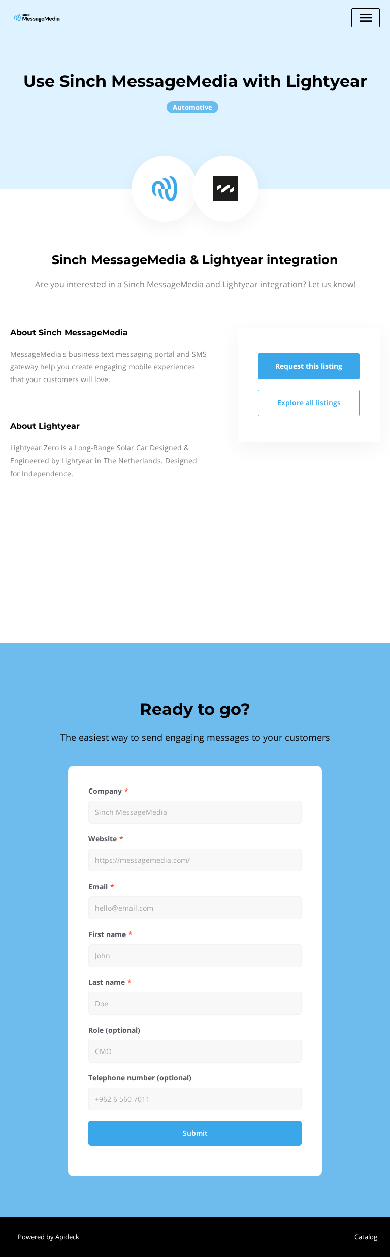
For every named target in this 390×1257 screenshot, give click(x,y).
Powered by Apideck (48, 1236)
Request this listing (308, 366)
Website (102, 838)
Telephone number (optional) (139, 1078)
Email (98, 886)
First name (107, 934)
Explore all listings (309, 402)
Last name (106, 982)
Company (105, 791)
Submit (195, 1133)
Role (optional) (114, 1030)
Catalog (365, 1236)
